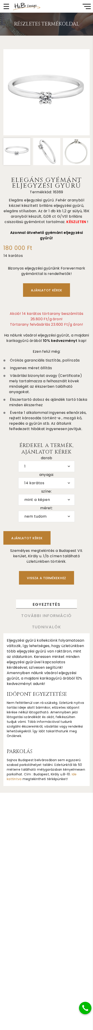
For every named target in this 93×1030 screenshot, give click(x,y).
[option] (46, 92)
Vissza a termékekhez (46, 578)
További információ (46, 615)
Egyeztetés (46, 604)
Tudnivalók (46, 627)
